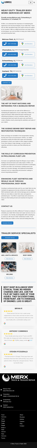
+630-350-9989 (12, 65)
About (21, 415)
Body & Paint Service (3, 429)
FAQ (21, 423)
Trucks (3, 438)
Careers (22, 421)
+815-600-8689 (12, 54)
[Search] (34, 2)
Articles (22, 419)
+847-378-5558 (12, 43)
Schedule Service (7, 223)
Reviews (22, 417)
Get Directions (29, 43)
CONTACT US (6, 82)
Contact (22, 426)
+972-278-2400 (12, 75)
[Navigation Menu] (31, 2)
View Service (9, 258)
